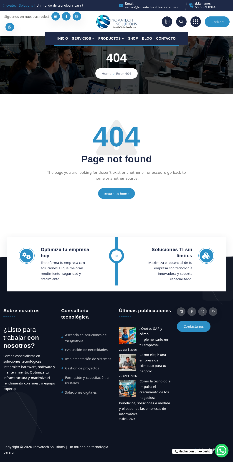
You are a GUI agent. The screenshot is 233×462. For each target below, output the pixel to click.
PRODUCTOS (109, 38)
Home (106, 73)
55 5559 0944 (205, 7)
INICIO (62, 38)
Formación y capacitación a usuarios (87, 380)
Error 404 (123, 73)
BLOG (147, 38)
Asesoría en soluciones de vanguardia (85, 337)
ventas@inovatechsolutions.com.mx (151, 7)
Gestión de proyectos (82, 368)
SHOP (133, 38)
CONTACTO (166, 38)
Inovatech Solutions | (19, 5)
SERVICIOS (81, 38)
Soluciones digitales (81, 392)
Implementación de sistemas (88, 358)
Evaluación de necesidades (86, 349)
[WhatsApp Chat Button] (221, 450)
